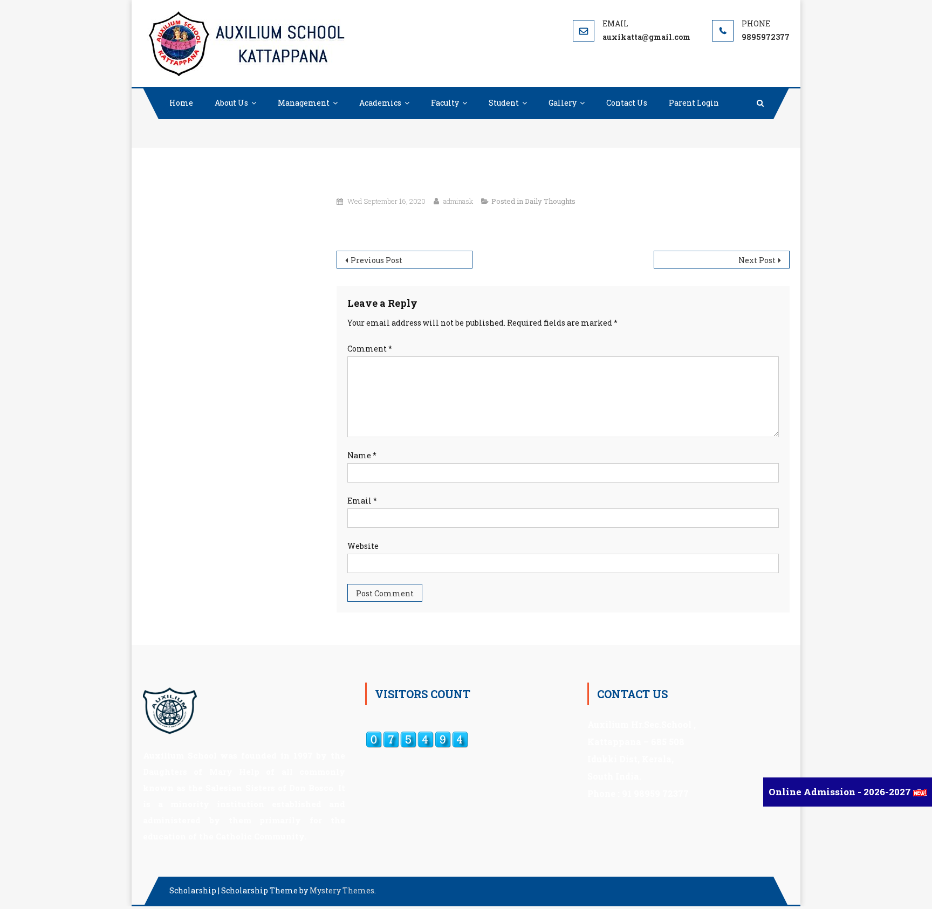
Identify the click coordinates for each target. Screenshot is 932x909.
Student (504, 103)
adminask (458, 201)
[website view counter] (417, 739)
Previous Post (376, 260)
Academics (380, 103)
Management (304, 103)
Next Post (757, 260)
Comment (369, 348)
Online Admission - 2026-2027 (841, 792)
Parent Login (694, 103)
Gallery (563, 103)
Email (362, 500)
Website (363, 546)
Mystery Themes (342, 890)
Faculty (445, 103)
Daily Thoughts (550, 201)
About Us (231, 103)
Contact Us (626, 103)
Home (181, 103)
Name (361, 455)
